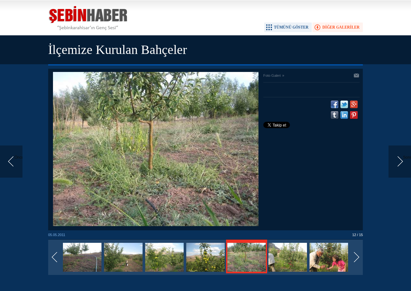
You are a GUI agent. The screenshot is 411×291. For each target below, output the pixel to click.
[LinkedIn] (344, 115)
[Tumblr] (334, 115)
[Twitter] (344, 104)
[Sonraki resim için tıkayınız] (155, 225)
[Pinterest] (354, 115)
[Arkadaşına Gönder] (357, 76)
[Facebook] (334, 104)
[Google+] (354, 104)
